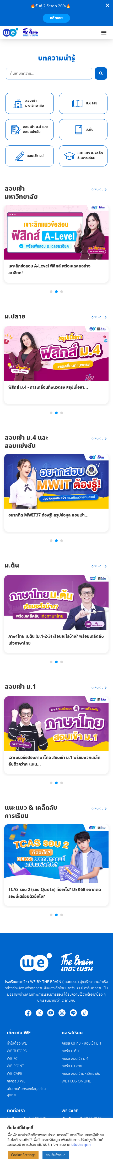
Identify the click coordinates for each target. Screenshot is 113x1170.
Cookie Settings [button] (23, 1155)
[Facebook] (28, 1012)
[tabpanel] (56, 245)
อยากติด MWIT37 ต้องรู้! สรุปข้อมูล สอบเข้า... (48, 515)
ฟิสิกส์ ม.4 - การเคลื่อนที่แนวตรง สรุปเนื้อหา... (48, 387)
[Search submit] (101, 73)
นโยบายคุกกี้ (81, 1145)
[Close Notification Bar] (107, 5)
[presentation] (51, 291)
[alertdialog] (56, 13)
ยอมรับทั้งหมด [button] (56, 1155)
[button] (104, 32)
